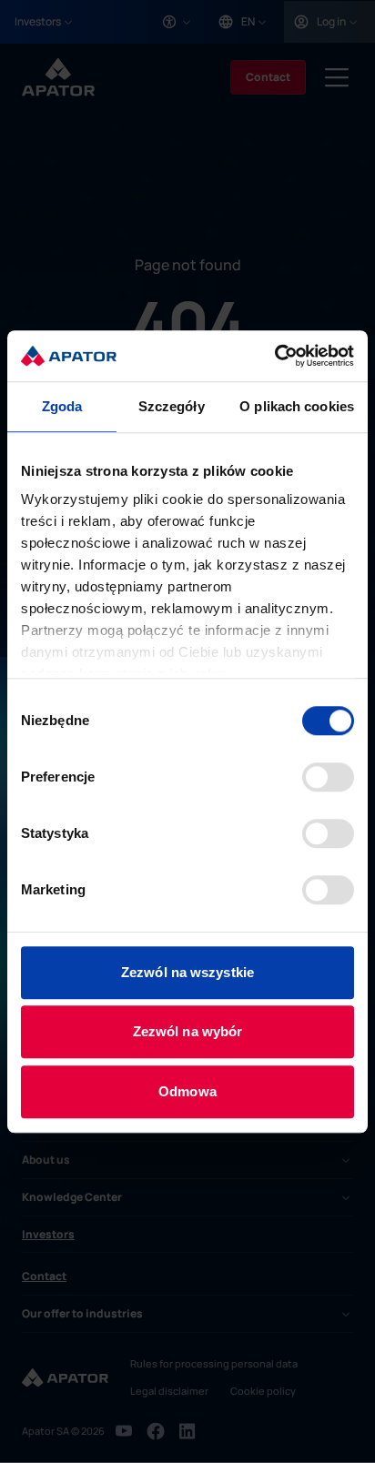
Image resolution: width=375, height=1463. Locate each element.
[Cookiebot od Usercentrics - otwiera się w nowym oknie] (274, 356)
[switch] (328, 777)
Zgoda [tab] (62, 406)
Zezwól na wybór (188, 1031)
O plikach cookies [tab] (296, 406)
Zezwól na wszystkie (187, 972)
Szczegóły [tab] (171, 406)
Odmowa (187, 1091)
